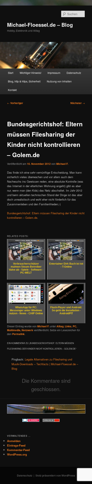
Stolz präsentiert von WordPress (55, 475)
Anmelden (14, 441)
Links (68, 326)
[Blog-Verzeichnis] (30, 421)
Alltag (60, 326)
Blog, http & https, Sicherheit (24, 81)
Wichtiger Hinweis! (30, 72)
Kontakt (12, 90)
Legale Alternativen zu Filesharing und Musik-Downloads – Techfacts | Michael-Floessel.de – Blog (45, 363)
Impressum (53, 72)
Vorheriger (15, 103)
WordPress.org (17, 454)
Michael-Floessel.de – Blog (40, 24)
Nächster (77, 103)
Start (10, 72)
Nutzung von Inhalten (59, 81)
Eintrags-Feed (16, 445)
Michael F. (62, 164)
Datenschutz (74, 72)
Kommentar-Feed (18, 450)
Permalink (18, 334)
